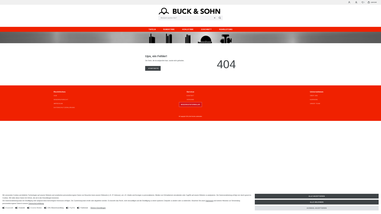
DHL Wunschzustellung (56, 208)
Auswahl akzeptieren (317, 208)
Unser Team (315, 103)
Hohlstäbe (187, 29)
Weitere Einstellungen (98, 208)
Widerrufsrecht (61, 99)
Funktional (84, 208)
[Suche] (220, 18)
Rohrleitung (225, 29)
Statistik (22, 208)
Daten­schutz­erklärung (36, 203)
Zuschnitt (206, 29)
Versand (190, 99)
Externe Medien (36, 208)
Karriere (314, 99)
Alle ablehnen (316, 202)
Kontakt (190, 95)
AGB (55, 95)
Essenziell (9, 208)
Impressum (58, 103)
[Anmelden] (349, 2)
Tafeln (152, 29)
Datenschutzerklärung (64, 107)
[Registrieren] (356, 2)
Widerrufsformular (190, 104)
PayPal (72, 208)
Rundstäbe (169, 29)
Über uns (314, 95)
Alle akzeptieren (317, 196)
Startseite (153, 68)
